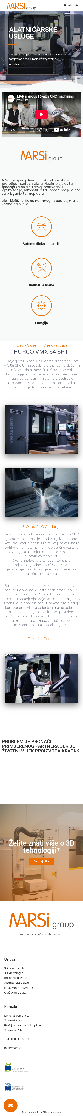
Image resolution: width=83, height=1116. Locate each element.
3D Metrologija (13, 973)
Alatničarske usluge (17, 982)
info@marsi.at (13, 1048)
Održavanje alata (15, 992)
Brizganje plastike (15, 978)
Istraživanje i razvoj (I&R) (20, 988)
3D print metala (14, 968)
